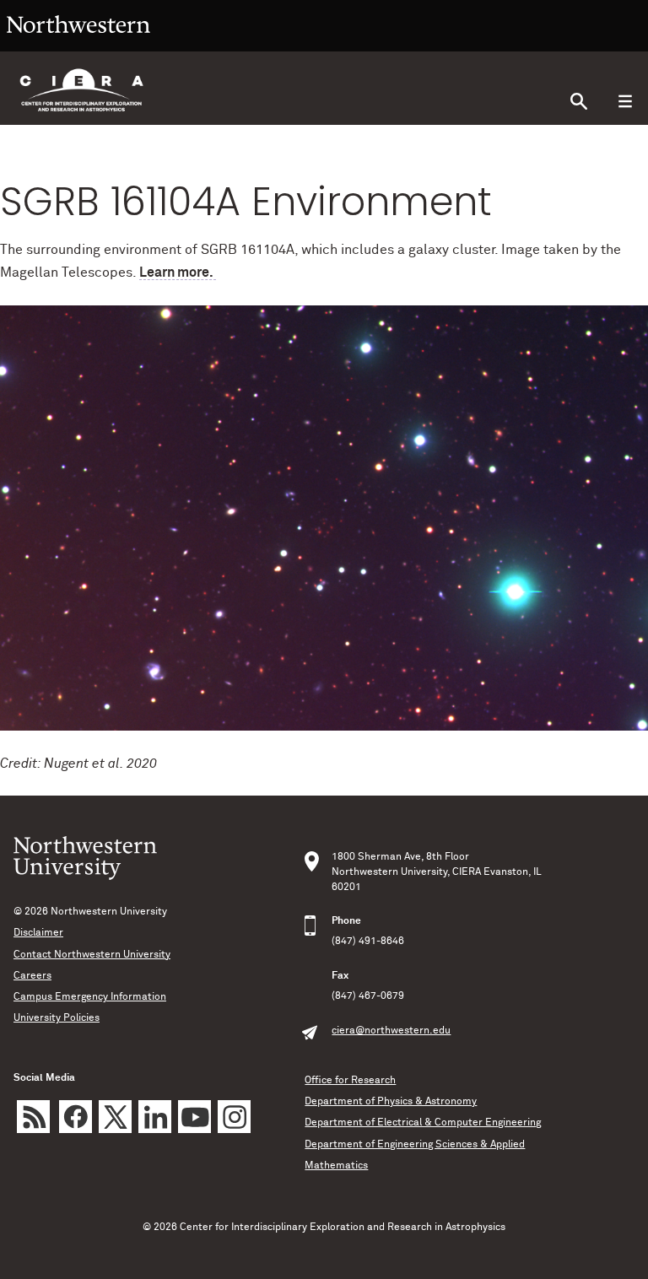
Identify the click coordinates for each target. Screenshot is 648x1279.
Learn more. (177, 272)
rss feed (33, 1116)
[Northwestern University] (78, 44)
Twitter (115, 1116)
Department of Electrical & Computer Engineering (423, 1123)
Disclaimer (38, 933)
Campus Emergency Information (90, 997)
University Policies (57, 1018)
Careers (32, 976)
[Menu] (625, 101)
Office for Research (350, 1081)
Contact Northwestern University (92, 955)
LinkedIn (154, 1116)
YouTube (194, 1116)
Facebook (75, 1116)
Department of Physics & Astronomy (391, 1102)
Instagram (234, 1116)
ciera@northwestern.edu (391, 1031)
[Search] (578, 101)
